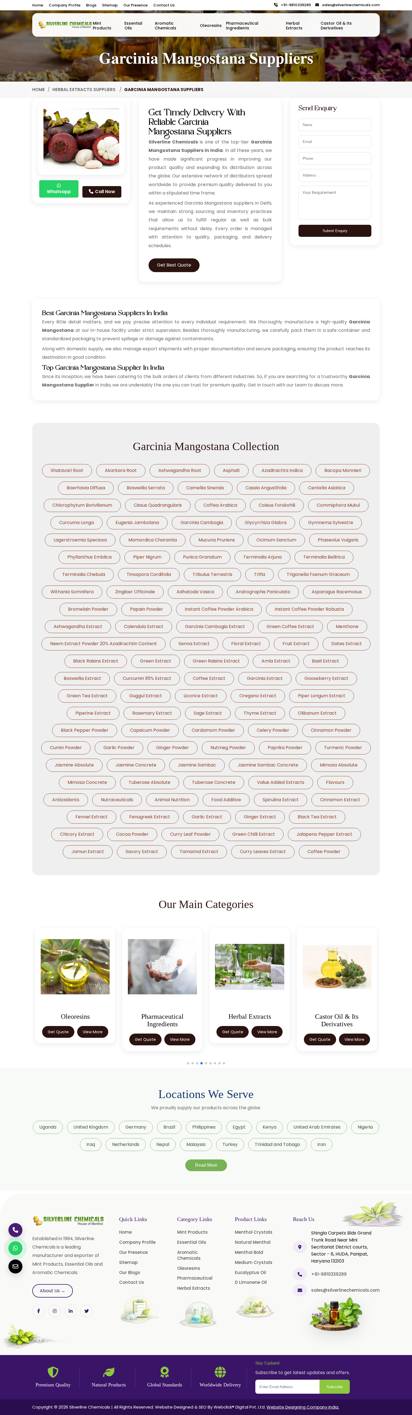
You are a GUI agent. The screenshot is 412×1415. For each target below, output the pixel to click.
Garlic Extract (207, 817)
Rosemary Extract (152, 713)
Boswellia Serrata (146, 488)
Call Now (104, 191)
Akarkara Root (121, 470)
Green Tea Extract (87, 696)
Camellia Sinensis (205, 488)
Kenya (269, 1127)
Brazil (169, 1127)
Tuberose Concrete (213, 782)
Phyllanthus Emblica (89, 557)
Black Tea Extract (317, 817)
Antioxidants (65, 799)
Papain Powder (146, 609)
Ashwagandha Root (179, 470)
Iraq (90, 1144)
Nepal (162, 1144)
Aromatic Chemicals (165, 25)
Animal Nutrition (172, 799)
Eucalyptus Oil (250, 1272)
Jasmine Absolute (74, 765)
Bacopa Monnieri (342, 470)
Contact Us (164, 5)
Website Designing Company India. (303, 1407)
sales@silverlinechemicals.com (350, 5)
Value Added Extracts (280, 782)
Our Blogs (129, 1272)
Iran (321, 1144)
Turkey (230, 1144)
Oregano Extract (257, 696)
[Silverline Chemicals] (65, 25)
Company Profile (64, 5)
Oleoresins (211, 25)
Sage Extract (208, 713)
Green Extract (155, 661)
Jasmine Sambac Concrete (268, 765)
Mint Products (102, 25)
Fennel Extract (91, 817)
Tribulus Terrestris (212, 574)
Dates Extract (346, 643)
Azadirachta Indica (282, 470)
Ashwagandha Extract (78, 626)
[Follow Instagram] (54, 1311)
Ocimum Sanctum (276, 540)
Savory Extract (142, 851)
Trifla (259, 574)
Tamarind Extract (199, 851)
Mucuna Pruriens (216, 540)
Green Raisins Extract (216, 661)
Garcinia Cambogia (201, 522)
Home (37, 5)
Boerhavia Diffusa (86, 488)
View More (93, 1032)
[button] (188, 1063)
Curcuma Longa (76, 522)
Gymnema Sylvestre (330, 522)
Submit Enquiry (335, 231)
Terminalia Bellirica (324, 557)
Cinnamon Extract (340, 799)
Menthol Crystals (253, 1232)
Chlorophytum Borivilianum (82, 505)
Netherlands (125, 1144)
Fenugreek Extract (149, 817)
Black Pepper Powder (84, 730)
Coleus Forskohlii (277, 505)
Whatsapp (59, 191)
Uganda (47, 1127)
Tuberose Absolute (149, 782)
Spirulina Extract (280, 799)
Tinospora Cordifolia (149, 574)
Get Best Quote (174, 265)
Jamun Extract (87, 851)
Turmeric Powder (343, 747)
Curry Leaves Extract (263, 851)
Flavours (335, 782)
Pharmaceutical (194, 1278)
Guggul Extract (145, 696)
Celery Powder (273, 730)
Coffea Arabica (220, 505)
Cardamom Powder (213, 730)
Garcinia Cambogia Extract (215, 626)
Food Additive (226, 799)
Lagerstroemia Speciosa (80, 540)
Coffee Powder (324, 851)
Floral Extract (246, 643)
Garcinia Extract (265, 678)
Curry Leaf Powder (190, 834)
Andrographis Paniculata (263, 592)
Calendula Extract (143, 626)
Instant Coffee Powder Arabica (219, 609)
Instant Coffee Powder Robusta (309, 609)
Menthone (347, 626)
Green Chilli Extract (253, 834)
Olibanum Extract (317, 713)
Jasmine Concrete (135, 765)
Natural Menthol (252, 1242)
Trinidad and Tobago (277, 1144)
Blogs (91, 5)
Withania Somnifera (72, 592)
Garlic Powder (119, 747)
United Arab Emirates (317, 1127)
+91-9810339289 (294, 5)
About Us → (52, 1290)
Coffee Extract (209, 678)
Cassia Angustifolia (266, 488)
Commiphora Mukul (338, 505)
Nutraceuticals (117, 799)
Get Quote (58, 1032)
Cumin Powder (66, 747)
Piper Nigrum (147, 557)
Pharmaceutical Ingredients (242, 25)
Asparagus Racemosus (337, 592)
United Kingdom (90, 1127)
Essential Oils (133, 25)
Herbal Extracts (294, 25)
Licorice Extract (201, 696)
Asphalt (231, 470)
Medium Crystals (253, 1262)
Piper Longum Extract (321, 696)
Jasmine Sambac (197, 765)
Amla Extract (275, 661)
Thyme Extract (260, 713)
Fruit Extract (296, 643)
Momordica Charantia (152, 540)
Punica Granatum (202, 557)
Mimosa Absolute (339, 765)
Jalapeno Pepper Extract (324, 834)
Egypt (239, 1127)
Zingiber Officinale (135, 592)
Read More (206, 1165)
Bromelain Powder (88, 609)
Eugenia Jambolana (137, 522)
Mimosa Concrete (87, 782)
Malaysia (195, 1144)
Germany (135, 1127)
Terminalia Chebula (83, 574)
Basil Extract (325, 661)
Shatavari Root (67, 470)
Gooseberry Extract (326, 678)
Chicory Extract (77, 834)
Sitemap (110, 5)
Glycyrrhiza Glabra (265, 522)
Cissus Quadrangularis (158, 505)
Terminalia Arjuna (262, 557)
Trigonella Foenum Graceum (318, 574)
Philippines (204, 1127)
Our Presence (135, 5)
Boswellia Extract (82, 678)
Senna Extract (194, 643)
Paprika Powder (285, 747)
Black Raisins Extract (95, 661)
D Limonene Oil (251, 1282)
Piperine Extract (93, 713)
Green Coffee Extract (290, 626)
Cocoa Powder (132, 834)
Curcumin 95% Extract (147, 678)
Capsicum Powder (150, 730)
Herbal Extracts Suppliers (84, 89)
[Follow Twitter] (70, 1311)
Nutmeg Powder (228, 747)
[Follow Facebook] (38, 1311)
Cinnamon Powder (331, 730)
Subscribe (335, 1387)
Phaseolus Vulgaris (338, 540)
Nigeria (365, 1127)
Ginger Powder (172, 747)
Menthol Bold (249, 1252)
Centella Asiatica (326, 488)
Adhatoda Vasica (195, 592)
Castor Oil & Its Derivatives (336, 25)
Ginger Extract (260, 817)
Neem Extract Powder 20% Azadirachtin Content (103, 643)
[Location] (300, 1247)
